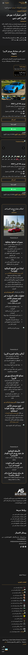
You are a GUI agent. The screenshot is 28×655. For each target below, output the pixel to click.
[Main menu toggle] (3, 3)
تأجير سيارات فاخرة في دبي (19, 514)
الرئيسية (24, 8)
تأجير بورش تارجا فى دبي (10, 402)
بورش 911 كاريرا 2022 (18, 103)
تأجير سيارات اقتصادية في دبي (18, 521)
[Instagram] (23, 546)
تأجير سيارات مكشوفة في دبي (18, 523)
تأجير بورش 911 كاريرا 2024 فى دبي (14, 273)
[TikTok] (21, 546)
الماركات (18, 8)
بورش (13, 8)
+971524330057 (21, 539)
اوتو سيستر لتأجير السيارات (12, 413)
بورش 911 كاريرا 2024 (18, 164)
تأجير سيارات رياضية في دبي (19, 517)
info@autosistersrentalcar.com (18, 541)
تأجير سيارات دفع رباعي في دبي (18, 519)
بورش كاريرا (19, 106)
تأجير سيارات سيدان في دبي (19, 525)
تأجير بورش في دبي (9, 292)
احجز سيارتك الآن (14, 422)
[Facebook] (25, 546)
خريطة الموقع (22, 575)
